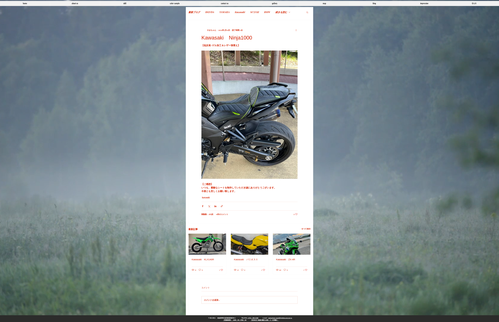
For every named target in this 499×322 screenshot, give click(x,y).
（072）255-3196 (252, 318)
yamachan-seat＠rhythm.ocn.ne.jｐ (280, 318)
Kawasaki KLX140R (203, 259)
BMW (267, 12)
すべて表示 (306, 229)
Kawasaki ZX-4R (285, 259)
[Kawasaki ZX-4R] (291, 244)
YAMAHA (224, 12)
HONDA (209, 12)
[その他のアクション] (296, 30)
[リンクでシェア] (222, 206)
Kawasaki (240, 12)
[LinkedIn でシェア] (215, 206)
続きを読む (281, 12)
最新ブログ (194, 12)
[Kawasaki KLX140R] (207, 244)
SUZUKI (254, 12)
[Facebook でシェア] (202, 206)
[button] (307, 12)
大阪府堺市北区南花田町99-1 (226, 318)
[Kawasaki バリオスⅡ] (249, 244)
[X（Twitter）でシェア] (209, 206)
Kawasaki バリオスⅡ (246, 259)
